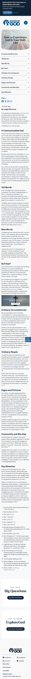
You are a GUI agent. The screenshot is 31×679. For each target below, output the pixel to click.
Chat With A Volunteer (15, 597)
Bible (14, 154)
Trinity (3, 213)
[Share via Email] (8, 101)
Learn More (7, 12)
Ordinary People (7, 78)
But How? (4, 68)
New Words (5, 63)
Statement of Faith (7, 674)
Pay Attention (6, 92)
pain (26, 329)
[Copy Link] (11, 101)
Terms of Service (7, 667)
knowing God (13, 289)
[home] (11, 23)
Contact (7, 661)
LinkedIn (21, 661)
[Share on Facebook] (2, 101)
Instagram (22, 657)
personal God (24, 113)
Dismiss (16, 12)
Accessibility (6, 670)
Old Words (5, 59)
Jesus (27, 154)
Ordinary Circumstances (10, 73)
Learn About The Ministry (15, 629)
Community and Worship (10, 87)
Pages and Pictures (8, 82)
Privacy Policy (6, 663)
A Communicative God (9, 54)
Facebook (8, 657)
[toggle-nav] (26, 23)
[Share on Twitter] (5, 101)
